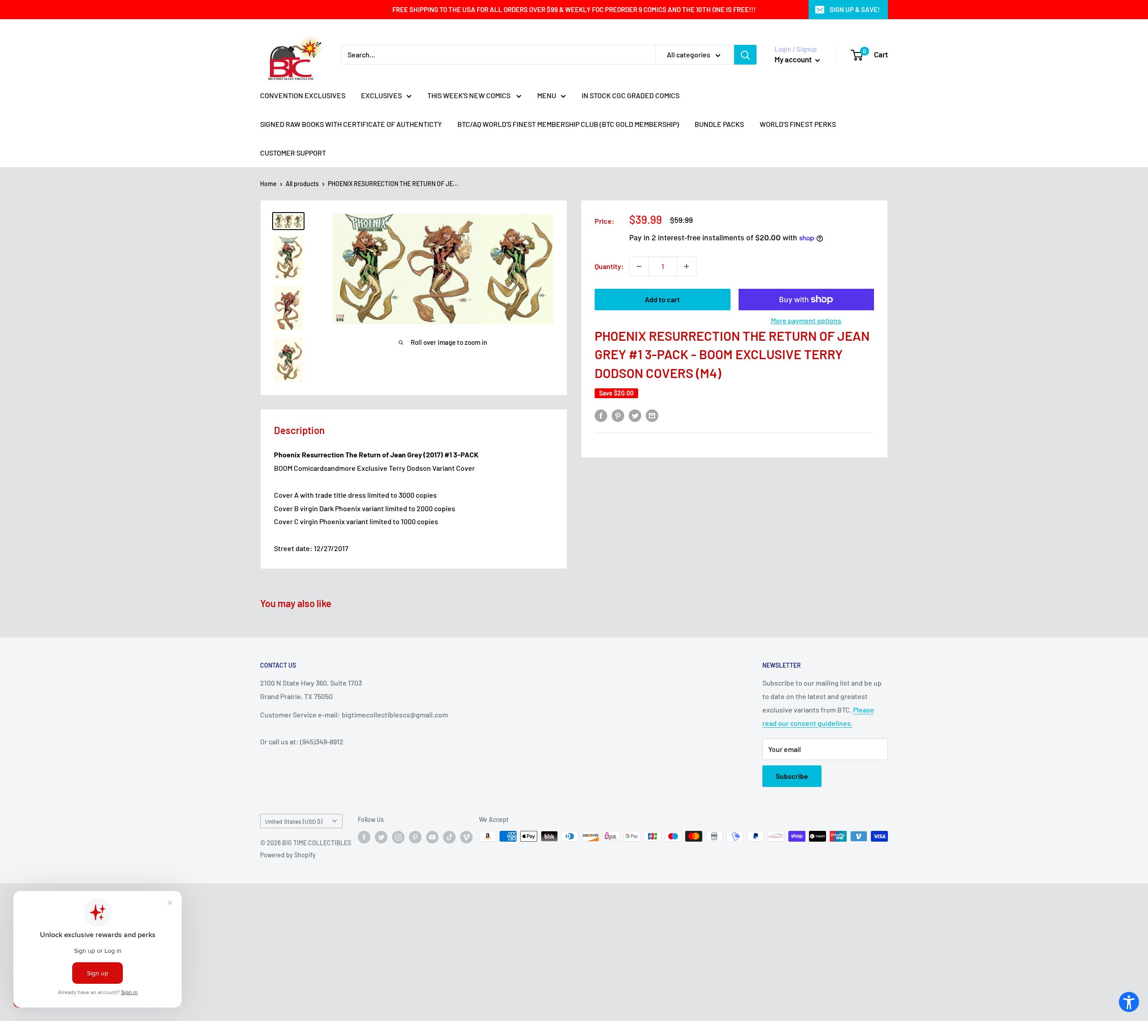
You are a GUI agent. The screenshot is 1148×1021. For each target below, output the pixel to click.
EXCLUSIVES (381, 95)
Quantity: (609, 266)
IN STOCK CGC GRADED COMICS (630, 95)
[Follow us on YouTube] (432, 837)
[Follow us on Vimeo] (466, 837)
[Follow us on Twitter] (381, 837)
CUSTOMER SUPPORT (293, 152)
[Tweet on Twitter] (635, 415)
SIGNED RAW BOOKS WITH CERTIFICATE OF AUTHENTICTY (351, 124)
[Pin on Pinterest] (618, 415)
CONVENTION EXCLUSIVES (302, 95)
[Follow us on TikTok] (449, 837)
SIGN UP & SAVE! (855, 9)
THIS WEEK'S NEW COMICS (469, 95)
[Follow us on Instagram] (398, 837)
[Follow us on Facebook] (364, 837)
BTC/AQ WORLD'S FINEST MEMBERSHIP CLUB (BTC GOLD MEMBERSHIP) (568, 124)
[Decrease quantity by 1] (639, 266)
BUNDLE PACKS (719, 124)
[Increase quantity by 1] (686, 266)
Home (268, 183)
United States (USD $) (293, 821)
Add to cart (662, 299)
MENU (546, 95)
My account (793, 59)
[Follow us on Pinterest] (415, 837)
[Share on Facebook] (601, 415)
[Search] (745, 55)
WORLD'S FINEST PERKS (798, 124)
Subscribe (792, 776)
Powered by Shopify (288, 855)
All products (302, 183)
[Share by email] (652, 415)
